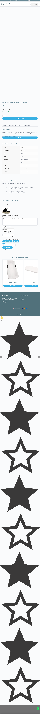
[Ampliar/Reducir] (1, 706)
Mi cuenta (22, 299)
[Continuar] (3, 243)
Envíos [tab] (20, 125)
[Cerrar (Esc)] (1, 713)
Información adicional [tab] (12, 125)
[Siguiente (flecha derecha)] (38, 357)
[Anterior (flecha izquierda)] (2, 357)
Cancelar (16, 241)
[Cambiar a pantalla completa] (1, 708)
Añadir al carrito (20, 118)
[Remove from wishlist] (3, 100)
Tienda (22, 298)
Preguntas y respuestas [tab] (27, 125)
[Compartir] (1, 710)
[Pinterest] (20, 314)
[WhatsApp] (22, 314)
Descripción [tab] (5, 125)
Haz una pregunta (7, 247)
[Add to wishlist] (3, 98)
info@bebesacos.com (7, 302)
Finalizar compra (23, 301)
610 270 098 (28, 0)
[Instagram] (19, 314)
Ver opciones (12, 285)
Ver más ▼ (20, 137)
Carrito (22, 300)
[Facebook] (17, 314)
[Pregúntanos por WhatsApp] (38, 708)
